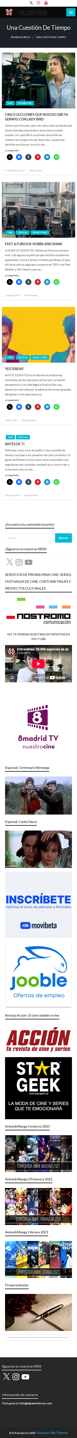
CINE (10, 103)
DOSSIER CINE (25, 103)
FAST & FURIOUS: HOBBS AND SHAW (33, 244)
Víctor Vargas (35, 170)
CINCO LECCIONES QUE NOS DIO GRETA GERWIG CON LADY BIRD (36, 116)
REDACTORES (40, 232)
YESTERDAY (14, 369)
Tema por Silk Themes (52, 1433)
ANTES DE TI (14, 444)
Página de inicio (21, 37)
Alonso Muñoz (29, 420)
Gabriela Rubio (31, 495)
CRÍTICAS (22, 232)
